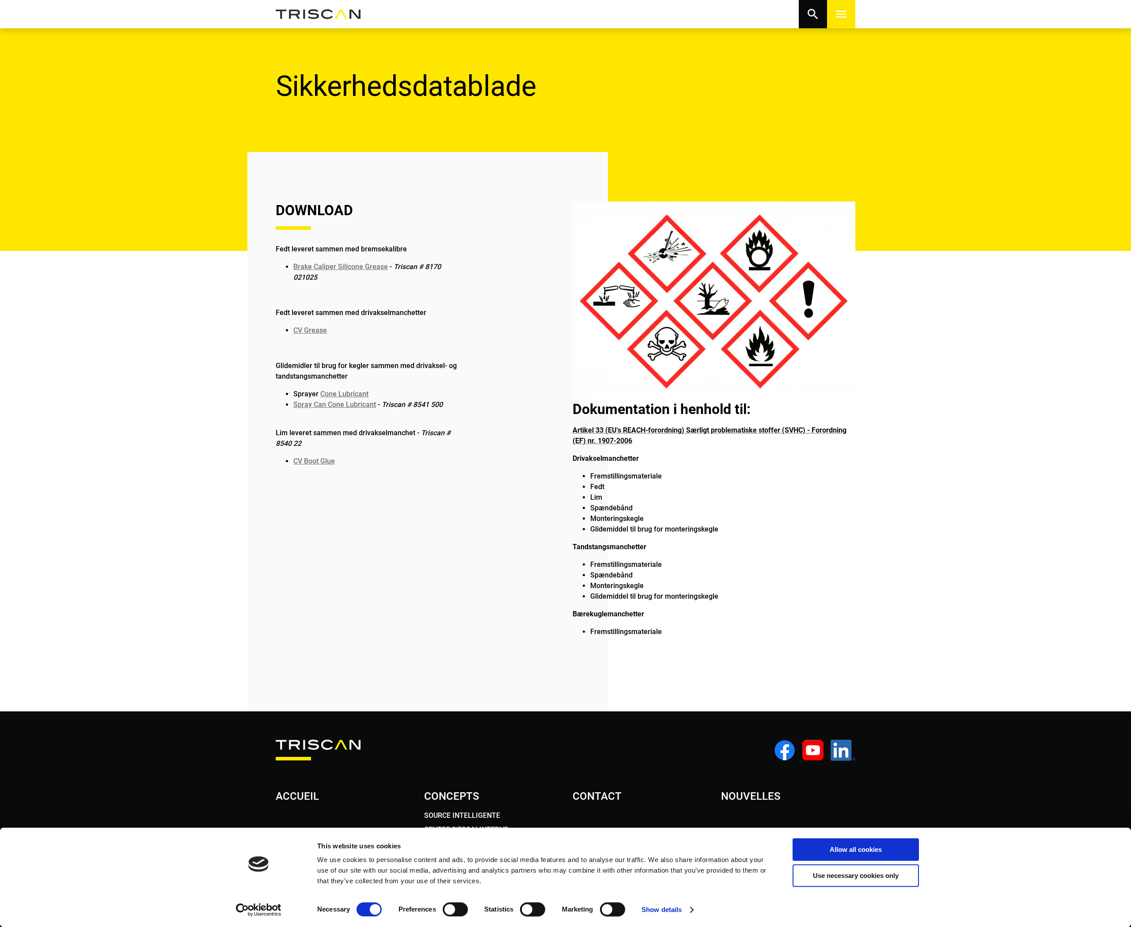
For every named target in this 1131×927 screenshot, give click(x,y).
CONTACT (597, 796)
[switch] (455, 909)
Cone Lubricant (344, 394)
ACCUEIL (297, 796)
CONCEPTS (451, 796)
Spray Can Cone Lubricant (334, 404)
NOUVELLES (750, 796)
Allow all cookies (856, 849)
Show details (661, 909)
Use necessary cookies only (856, 875)
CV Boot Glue (314, 461)
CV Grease (310, 330)
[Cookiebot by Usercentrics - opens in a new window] (258, 909)
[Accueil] (318, 14)
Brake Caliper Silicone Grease (340, 266)
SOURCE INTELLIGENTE (462, 815)
